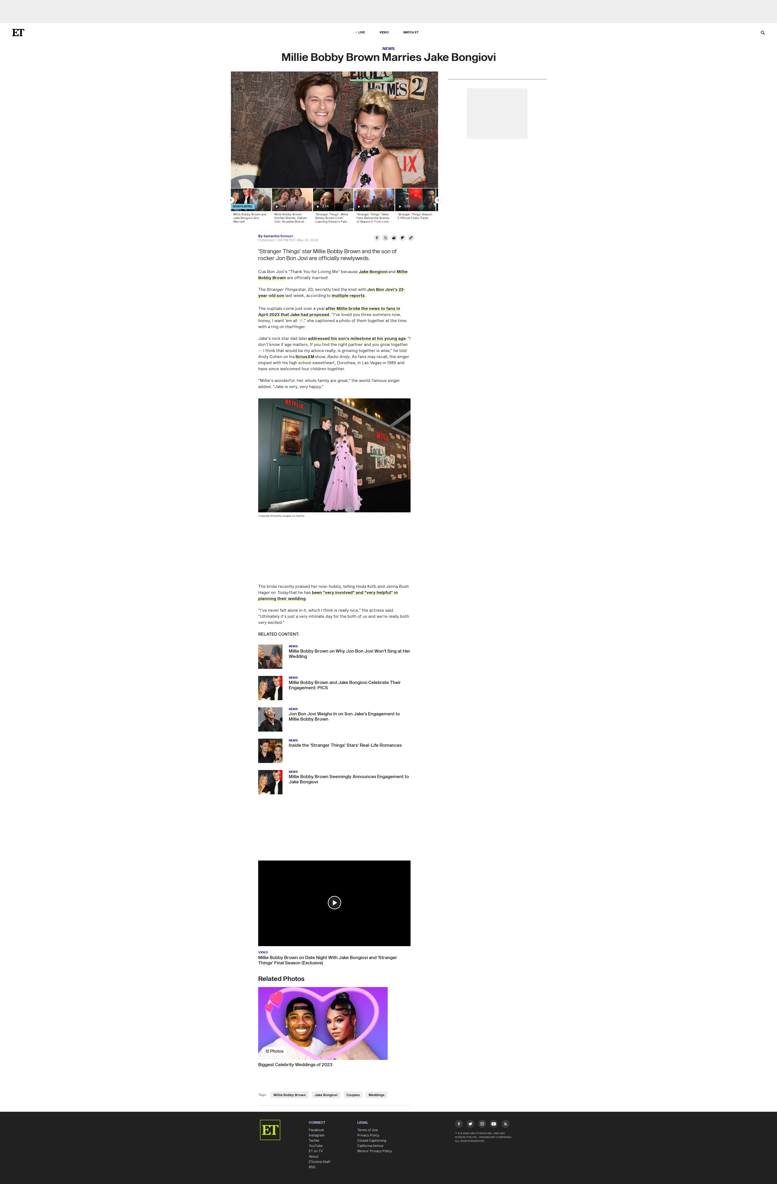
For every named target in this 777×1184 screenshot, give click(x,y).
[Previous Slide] (230, 200)
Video (384, 32)
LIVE (361, 32)
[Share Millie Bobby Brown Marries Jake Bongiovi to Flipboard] (402, 238)
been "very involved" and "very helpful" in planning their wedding (328, 596)
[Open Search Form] (763, 33)
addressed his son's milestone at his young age (357, 339)
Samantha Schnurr (278, 236)
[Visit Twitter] (470, 1125)
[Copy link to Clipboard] (411, 238)
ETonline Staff (319, 1162)
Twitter (314, 1140)
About (313, 1156)
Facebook (316, 1130)
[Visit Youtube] (494, 1124)
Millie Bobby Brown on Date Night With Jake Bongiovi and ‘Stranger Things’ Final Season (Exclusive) (327, 960)
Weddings (376, 1095)
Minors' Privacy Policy (374, 1151)
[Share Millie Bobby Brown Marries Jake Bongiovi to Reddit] (394, 238)
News (388, 49)
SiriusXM (304, 357)
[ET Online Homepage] (18, 33)
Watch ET (411, 32)
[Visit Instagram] (482, 1125)
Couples (353, 1095)
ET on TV (316, 1151)
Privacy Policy (368, 1135)
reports (357, 296)
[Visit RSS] (505, 1125)
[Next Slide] (438, 200)
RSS (312, 1167)
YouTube (316, 1146)
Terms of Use (367, 1130)
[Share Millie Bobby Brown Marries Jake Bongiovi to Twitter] (385, 238)
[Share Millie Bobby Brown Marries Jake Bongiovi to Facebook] (377, 238)
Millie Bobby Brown (290, 1095)
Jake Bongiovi (373, 272)
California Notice (370, 1146)
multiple (340, 296)
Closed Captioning (371, 1140)
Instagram (317, 1135)
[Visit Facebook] (459, 1125)
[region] (334, 129)
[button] (334, 902)
